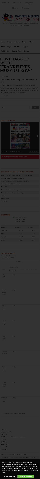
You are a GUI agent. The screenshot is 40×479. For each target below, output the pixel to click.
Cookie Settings (10, 476)
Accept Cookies (26, 476)
